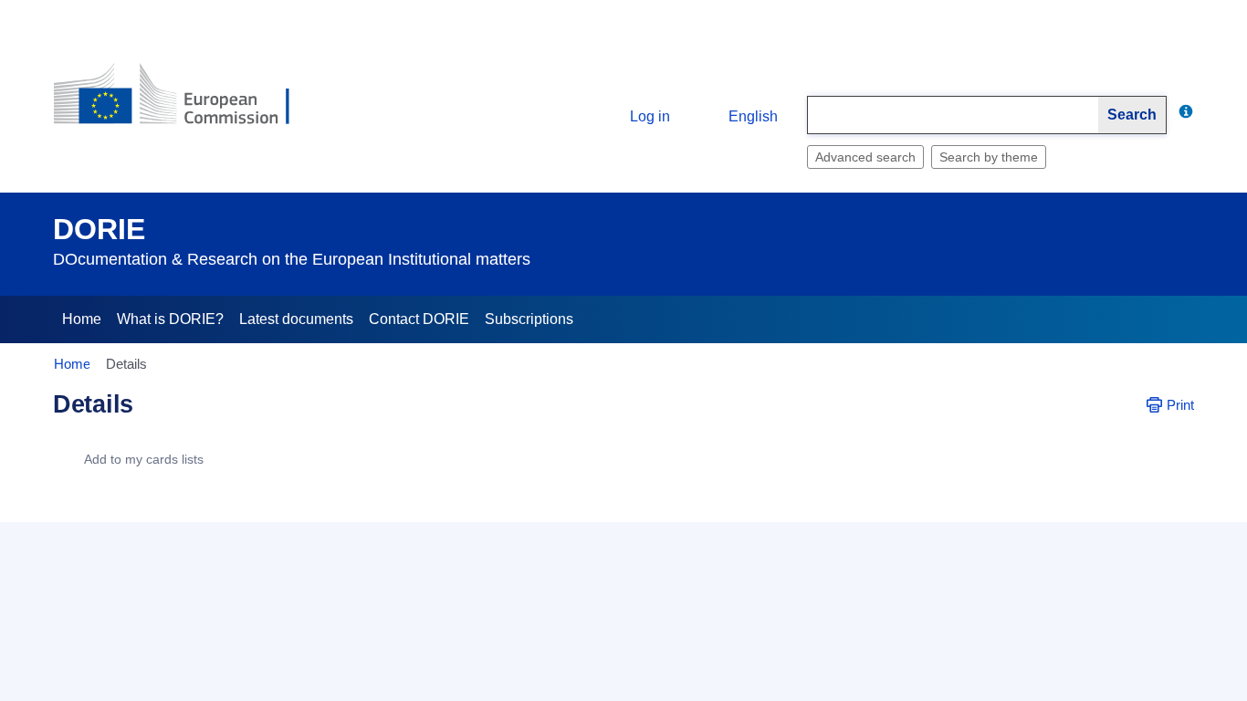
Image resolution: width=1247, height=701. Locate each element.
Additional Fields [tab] (193, 511)
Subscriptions (529, 319)
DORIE (99, 229)
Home (81, 319)
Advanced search (865, 157)
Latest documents (296, 319)
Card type (201, 579)
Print (1180, 405)
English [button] (753, 116)
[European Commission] (186, 101)
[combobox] (953, 115)
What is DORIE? (170, 319)
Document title (187, 632)
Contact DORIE (419, 319)
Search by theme (988, 157)
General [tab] (91, 511)
